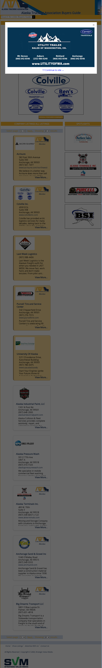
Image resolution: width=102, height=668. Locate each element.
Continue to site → (53, 70)
